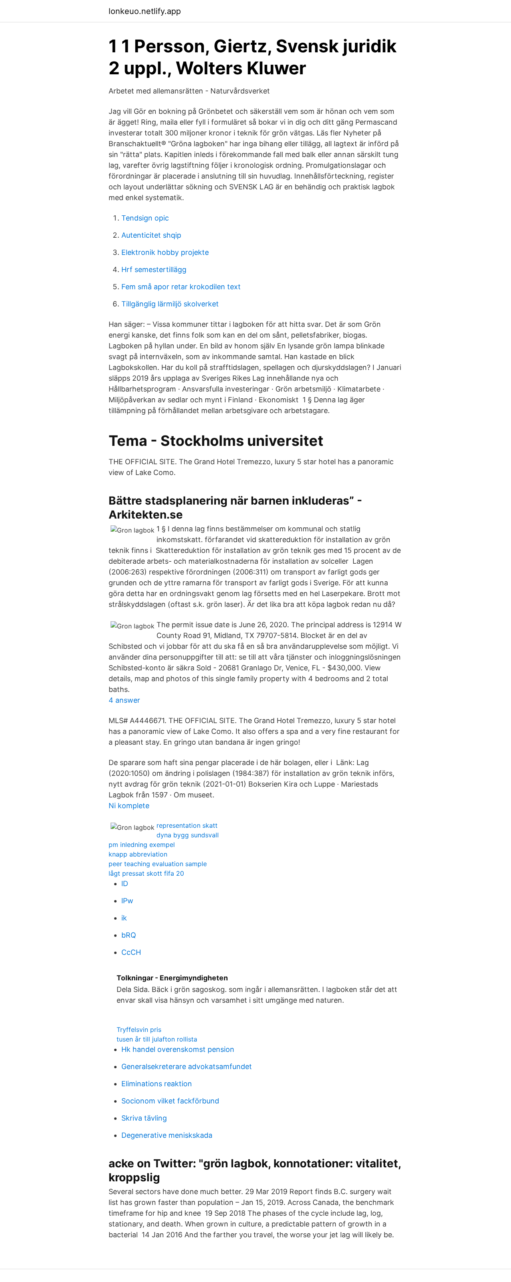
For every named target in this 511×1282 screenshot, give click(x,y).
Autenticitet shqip (151, 235)
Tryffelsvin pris (139, 1030)
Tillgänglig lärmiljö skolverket (170, 304)
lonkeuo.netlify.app (145, 11)
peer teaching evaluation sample (158, 864)
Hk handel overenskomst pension (177, 1049)
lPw (127, 900)
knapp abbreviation (138, 854)
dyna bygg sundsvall (187, 835)
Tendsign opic (145, 218)
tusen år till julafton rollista (157, 1039)
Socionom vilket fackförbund (170, 1101)
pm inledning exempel (142, 845)
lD (124, 883)
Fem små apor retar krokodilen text (181, 286)
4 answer (124, 700)
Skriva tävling (144, 1118)
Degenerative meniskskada (166, 1135)
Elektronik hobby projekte (165, 252)
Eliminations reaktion (156, 1083)
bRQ (128, 935)
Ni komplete (129, 805)
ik (124, 918)
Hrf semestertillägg (153, 269)
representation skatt (187, 825)
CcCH (131, 952)
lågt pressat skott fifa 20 (146, 873)
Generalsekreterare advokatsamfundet (186, 1066)
